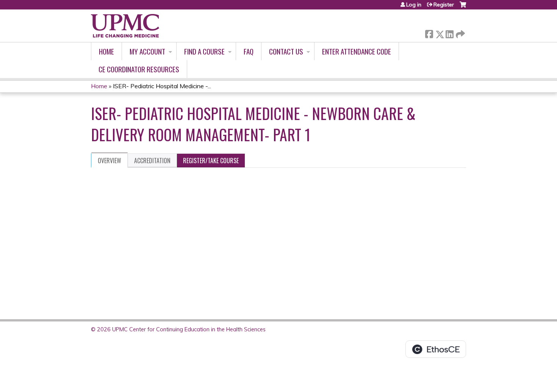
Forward (459, 32)
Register (443, 4)
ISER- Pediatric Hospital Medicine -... (162, 86)
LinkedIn (449, 32)
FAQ (248, 51)
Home (106, 51)
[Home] (125, 25)
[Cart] (463, 7)
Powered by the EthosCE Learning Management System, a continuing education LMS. (435, 349)
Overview (109, 160)
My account (147, 51)
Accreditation (152, 160)
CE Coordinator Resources (139, 69)
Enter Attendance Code (356, 51)
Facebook (429, 32)
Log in (413, 4)
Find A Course (204, 51)
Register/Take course (211, 160)
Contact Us (286, 51)
